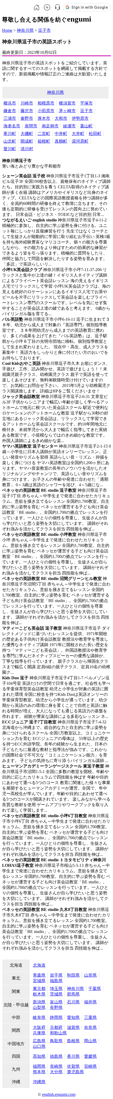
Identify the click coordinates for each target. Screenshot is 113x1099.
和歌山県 (58, 1033)
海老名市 (11, 126)
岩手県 (56, 975)
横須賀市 (67, 103)
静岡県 (56, 1017)
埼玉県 (56, 988)
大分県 (56, 1072)
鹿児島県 (75, 1072)
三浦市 (9, 118)
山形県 (90, 975)
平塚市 (86, 103)
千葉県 (94, 988)
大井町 (78, 133)
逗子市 (44, 30)
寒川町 (9, 133)
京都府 (56, 1027)
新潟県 (39, 1002)
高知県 (39, 1056)
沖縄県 (39, 1082)
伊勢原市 (80, 118)
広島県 (39, 1041)
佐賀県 (73, 1066)
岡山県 (90, 1041)
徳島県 (56, 1056)
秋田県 (73, 975)
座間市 (31, 126)
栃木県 (39, 994)
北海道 (39, 965)
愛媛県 (90, 1056)
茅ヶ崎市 (67, 110)
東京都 (39, 988)
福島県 (56, 980)
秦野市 (26, 118)
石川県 (73, 1002)
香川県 (73, 1056)
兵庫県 (39, 1033)
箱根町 (44, 141)
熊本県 (39, 1072)
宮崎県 (90, 1066)
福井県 (90, 1002)
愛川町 (9, 149)
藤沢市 (26, 110)
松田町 (95, 133)
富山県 (56, 1002)
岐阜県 (39, 1017)
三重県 (90, 1017)
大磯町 (26, 133)
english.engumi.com (58, 1094)
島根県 (73, 1041)
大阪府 (39, 1027)
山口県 (39, 1046)
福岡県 (39, 1066)
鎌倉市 (9, 110)
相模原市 (46, 103)
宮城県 (39, 980)
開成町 (26, 141)
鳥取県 (56, 1041)
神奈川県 (25, 30)
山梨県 (39, 1007)
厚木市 (44, 118)
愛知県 (73, 1017)
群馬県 (73, 994)
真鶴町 (61, 141)
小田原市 (46, 110)
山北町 (9, 141)
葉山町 (86, 126)
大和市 (61, 118)
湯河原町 (80, 141)
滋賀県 (73, 1027)
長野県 (56, 1007)
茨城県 (56, 994)
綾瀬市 (69, 126)
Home (7, 30)
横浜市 (9, 103)
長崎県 (56, 1066)
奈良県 (90, 1027)
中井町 (61, 133)
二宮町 (44, 133)
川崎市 (26, 103)
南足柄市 (50, 126)
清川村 (26, 149)
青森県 (39, 975)
